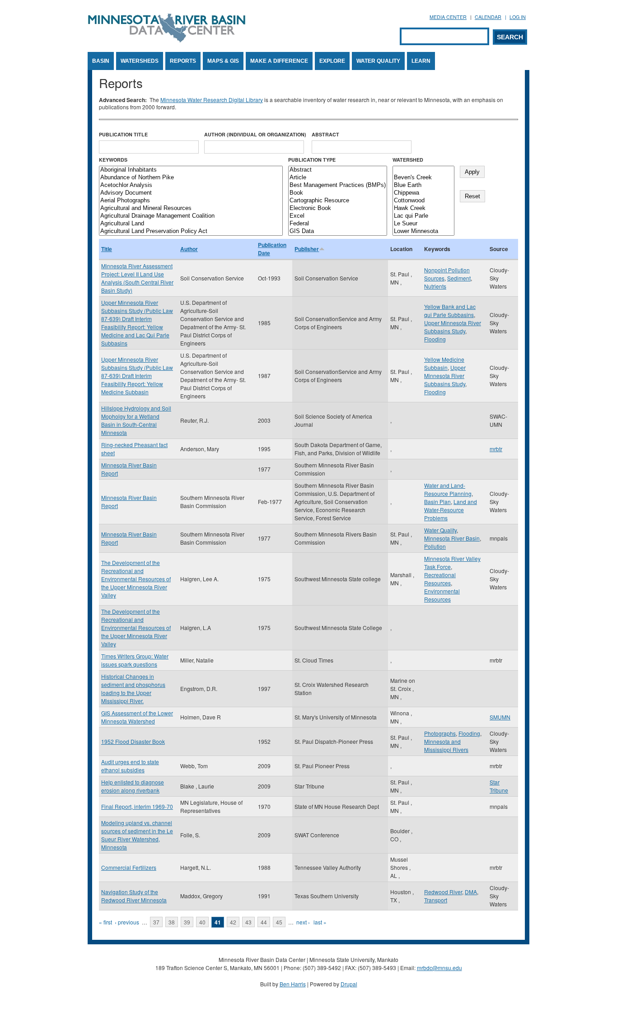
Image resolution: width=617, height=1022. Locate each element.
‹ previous (127, 922)
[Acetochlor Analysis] (190, 185)
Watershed (408, 159)
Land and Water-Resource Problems (450, 510)
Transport (435, 900)
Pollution (435, 546)
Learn (420, 61)
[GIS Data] (338, 231)
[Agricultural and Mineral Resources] (190, 208)
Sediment (459, 278)
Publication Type (312, 159)
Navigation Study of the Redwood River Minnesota (134, 896)
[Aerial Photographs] (190, 201)
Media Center (448, 17)
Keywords (113, 159)
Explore (332, 61)
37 (156, 922)
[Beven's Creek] (423, 178)
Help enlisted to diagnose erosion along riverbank (132, 786)
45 (279, 922)
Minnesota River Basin (452, 538)
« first (105, 922)
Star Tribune (499, 786)
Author (189, 249)
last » (320, 922)
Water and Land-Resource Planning (448, 489)
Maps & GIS (223, 61)
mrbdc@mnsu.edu (439, 967)
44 (264, 922)
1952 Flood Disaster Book (133, 741)
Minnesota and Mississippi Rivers (446, 745)
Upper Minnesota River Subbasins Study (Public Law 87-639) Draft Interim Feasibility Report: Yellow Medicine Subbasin (137, 375)
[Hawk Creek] (423, 208)
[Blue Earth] (423, 185)
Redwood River (443, 892)
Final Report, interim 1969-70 (137, 806)
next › (303, 922)
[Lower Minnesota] (423, 231)
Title (106, 249)
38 (171, 922)
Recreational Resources (440, 579)
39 (187, 922)
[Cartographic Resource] (338, 201)
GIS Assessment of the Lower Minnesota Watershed (137, 717)
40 (202, 922)
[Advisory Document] (190, 193)
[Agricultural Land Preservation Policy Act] (190, 231)
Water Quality (378, 61)
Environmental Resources (442, 595)
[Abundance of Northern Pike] (190, 178)
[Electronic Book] (338, 208)
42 (233, 922)
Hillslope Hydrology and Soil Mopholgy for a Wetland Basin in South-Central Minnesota (136, 420)
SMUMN (500, 717)
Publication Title (123, 134)
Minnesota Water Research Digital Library (211, 99)
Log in (517, 17)
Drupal (349, 984)
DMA (471, 892)
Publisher (306, 249)
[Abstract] (338, 170)
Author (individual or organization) (255, 134)
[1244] (423, 170)
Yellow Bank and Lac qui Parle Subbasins (450, 310)
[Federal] (338, 224)
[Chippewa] (423, 193)
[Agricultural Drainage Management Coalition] (190, 216)
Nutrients (435, 286)
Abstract (325, 134)
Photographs (440, 733)
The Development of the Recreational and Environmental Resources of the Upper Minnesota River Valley (136, 579)
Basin (100, 61)
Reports (183, 61)
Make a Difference (279, 61)
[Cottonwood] (423, 201)
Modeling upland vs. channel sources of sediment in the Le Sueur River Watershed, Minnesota (137, 835)
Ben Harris (293, 984)
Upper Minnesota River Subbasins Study (452, 327)
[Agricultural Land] (190, 224)
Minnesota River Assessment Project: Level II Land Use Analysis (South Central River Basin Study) (137, 278)
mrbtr (496, 449)
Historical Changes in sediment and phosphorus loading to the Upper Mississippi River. (133, 688)
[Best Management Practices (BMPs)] (338, 185)
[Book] (338, 193)
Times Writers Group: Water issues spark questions (134, 660)
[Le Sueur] (423, 224)
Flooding (435, 339)
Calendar (488, 17)
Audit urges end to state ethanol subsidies (130, 766)
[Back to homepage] (167, 40)
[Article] (338, 178)
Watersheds (140, 61)
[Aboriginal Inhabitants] (190, 170)
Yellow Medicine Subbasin (444, 363)
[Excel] (338, 216)
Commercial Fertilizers (128, 867)
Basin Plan (437, 501)
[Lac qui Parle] (423, 216)
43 (248, 922)
